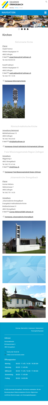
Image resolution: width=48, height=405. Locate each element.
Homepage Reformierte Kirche (15, 81)
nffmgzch (14, 167)
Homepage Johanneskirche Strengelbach (19, 217)
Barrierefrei (24, 328)
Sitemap (18, 328)
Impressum (32, 328)
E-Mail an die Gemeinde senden (15, 354)
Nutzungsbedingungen (37, 331)
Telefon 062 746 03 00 (13, 352)
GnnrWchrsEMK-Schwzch (21, 212)
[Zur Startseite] (11, 5)
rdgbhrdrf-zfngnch (20, 73)
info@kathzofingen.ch (17, 141)
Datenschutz (39, 328)
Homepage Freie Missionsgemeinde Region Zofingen (23, 172)
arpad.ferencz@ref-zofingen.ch (20, 57)
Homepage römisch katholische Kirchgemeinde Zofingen (24, 146)
